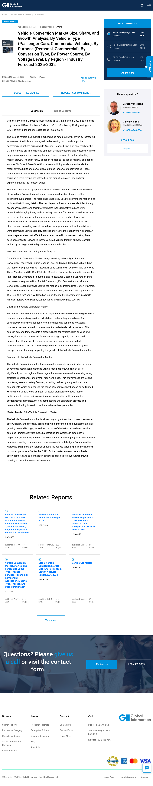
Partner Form (66, 730)
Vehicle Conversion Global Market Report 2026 (50, 517)
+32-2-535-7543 (131, 112)
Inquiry (127, 148)
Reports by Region (11, 736)
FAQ (33, 741)
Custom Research (40, 736)
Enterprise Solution (40, 730)
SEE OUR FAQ (127, 140)
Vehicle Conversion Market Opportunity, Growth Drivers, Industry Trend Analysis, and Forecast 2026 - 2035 (84, 522)
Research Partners (40, 724)
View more (51, 620)
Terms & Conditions (128, 777)
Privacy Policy (109, 777)
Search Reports (9, 724)
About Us (35, 747)
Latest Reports (9, 750)
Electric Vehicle (10, 21)
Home (5, 15)
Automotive (39, 15)
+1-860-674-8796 (132, 130)
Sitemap (144, 777)
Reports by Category (12, 730)
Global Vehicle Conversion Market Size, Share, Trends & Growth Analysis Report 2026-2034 (50, 568)
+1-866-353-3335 (135, 664)
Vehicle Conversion (82, 562)
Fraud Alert (65, 736)
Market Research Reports (21, 15)
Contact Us (102, 664)
